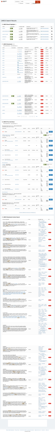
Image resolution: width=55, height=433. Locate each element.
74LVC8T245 (40, 240)
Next (36, 116)
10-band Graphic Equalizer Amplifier (43, 406)
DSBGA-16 (40, 241)
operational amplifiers (42, 313)
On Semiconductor (19, 61)
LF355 (6, 292)
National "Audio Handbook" (42, 257)
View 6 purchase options (9, 175)
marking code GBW (41, 279)
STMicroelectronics (20, 63)
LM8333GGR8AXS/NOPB (6, 31)
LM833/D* (40, 416)
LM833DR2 (40, 274)
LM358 (22, 293)
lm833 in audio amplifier (42, 233)
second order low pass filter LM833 (43, 370)
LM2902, (4, 317)
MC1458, (24, 317)
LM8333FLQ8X (41, 347)
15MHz (4, 233)
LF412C (16, 292)
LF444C (24, 292)
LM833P (42, 223)
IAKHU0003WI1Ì (41, 305)
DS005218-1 (40, 358)
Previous (19, 116)
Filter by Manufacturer (6, 45)
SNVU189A (14, 237)
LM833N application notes (43, 275)
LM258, (12, 317)
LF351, (12, 316)
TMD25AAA (43, 384)
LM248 (4, 293)
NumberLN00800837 (42, 412)
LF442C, (24, 316)
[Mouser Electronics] (3, 184)
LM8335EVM (43, 238)
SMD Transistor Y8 (41, 387)
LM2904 (9, 294)
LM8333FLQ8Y (41, 348)
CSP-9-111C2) (40, 324)
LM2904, (15, 317)
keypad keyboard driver (42, 391)
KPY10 (42, 386)
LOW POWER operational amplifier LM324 (43, 319)
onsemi (3, 164)
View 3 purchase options (9, 141)
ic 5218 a (40, 409)
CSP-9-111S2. (40, 325)
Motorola (20, 49)
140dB (45, 253)
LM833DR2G (17, 170)
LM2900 (4, 294)
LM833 (39, 223)
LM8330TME (40, 385)
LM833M (40, 331)
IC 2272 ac (42, 312)
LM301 (39, 312)
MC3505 (43, 295)
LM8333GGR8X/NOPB (18, 131)
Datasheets (21, 3)
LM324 (16, 293)
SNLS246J (12, 394)
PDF (42, 49)
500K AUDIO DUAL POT (42, 404)
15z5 (43, 357)
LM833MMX (40, 332)
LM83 (39, 276)
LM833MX (44, 332)
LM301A (9, 293)
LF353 (4, 292)
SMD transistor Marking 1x (43, 389)
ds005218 (42, 353)
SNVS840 (16, 268)
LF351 (24, 291)
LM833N (43, 356)
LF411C (14, 292)
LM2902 (7, 294)
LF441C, (21, 316)
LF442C (21, 292)
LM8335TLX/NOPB (5, 34)
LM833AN (40, 411)
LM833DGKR (4, 36)
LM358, (10, 317)
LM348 (19, 293)
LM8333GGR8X (17, 208)
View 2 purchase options (9, 150)
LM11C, (46, 311)
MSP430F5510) (41, 239)
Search (38, 2)
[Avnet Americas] (3, 150)
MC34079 (45, 305)
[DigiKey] (3, 131)
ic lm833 (40, 300)
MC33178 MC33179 (41, 294)
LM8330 (40, 383)
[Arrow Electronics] (3, 159)
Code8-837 (43, 411)
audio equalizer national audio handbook (43, 266)
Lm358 (42, 321)
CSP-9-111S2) (45, 324)
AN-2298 (4, 238)
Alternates (27, 3)
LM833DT (16, 140)
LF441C (19, 292)
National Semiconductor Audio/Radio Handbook (43, 255)
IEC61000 (5, 387)
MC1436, (21, 317)
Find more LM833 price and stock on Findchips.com (27, 212)
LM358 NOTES (41, 317)
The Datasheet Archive (4, 1)
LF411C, (16, 316)
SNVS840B (43, 363)
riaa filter (40, 357)
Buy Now (51, 131)
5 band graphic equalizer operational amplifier (43, 259)
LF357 (11, 292)
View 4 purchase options (9, 189)
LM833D (3, 28)
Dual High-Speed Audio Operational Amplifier (42, 222)
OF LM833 (45, 235)
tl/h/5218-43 (40, 398)
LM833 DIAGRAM (41, 235)
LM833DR (3, 39)
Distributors (34, 3)
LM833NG (40, 273)
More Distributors (5, 162)
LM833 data (43, 230)
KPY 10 (39, 386)
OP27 (39, 296)
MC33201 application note (43, 320)
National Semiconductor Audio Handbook (43, 264)
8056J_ (40, 304)
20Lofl (42, 299)
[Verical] (3, 145)
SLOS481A (16, 224)
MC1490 (43, 314)
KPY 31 (45, 386)
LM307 (11, 293)
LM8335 (40, 238)
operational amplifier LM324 (42, 316)
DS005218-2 (44, 358)
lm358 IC (40, 314)
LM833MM (43, 331)
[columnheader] (6, 26)
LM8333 (40, 346)
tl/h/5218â (43, 397)
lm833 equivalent (41, 234)
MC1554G (40, 295)
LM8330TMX (44, 385)
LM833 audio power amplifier (43, 227)
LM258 (6, 293)
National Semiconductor (19, 54)
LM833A (44, 325)
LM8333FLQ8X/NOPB (18, 199)
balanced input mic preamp (43, 355)
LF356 (9, 292)
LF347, (9, 316)
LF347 (22, 291)
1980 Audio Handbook (42, 256)
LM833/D (40, 415)
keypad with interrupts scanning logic (43, 351)
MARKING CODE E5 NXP (42, 390)
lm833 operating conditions (42, 232)
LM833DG (40, 224)
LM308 (13, 293)
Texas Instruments (19, 77)
